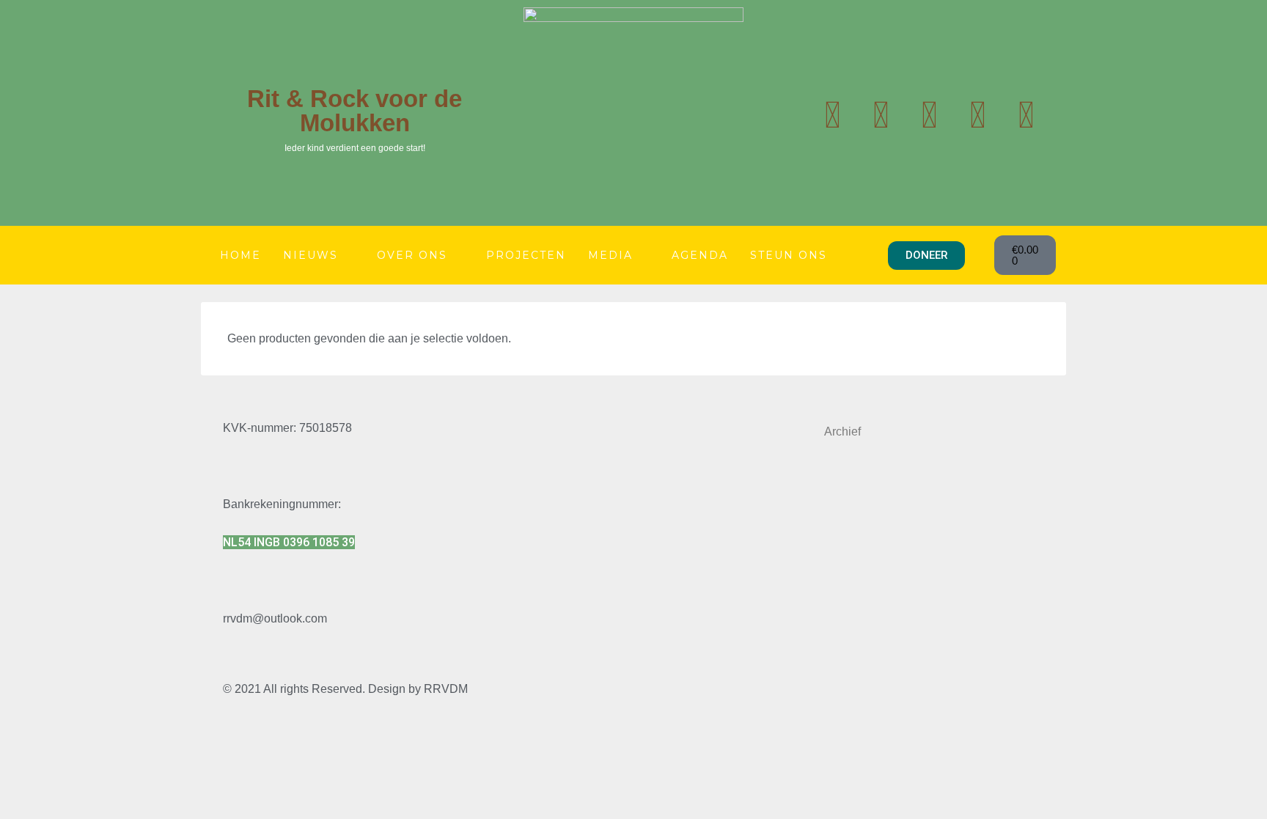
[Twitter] (832, 115)
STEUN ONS (788, 255)
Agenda (700, 255)
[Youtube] (880, 115)
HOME (240, 255)
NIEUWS (310, 255)
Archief (842, 431)
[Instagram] (929, 115)
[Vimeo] (1025, 115)
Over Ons (412, 255)
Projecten (526, 255)
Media (610, 255)
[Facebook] (977, 115)
